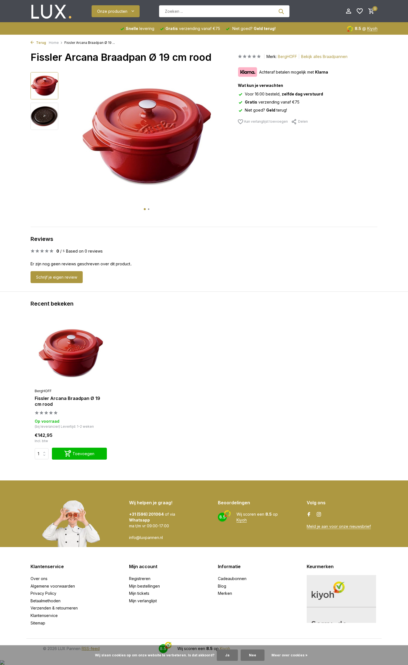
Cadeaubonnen (232, 578)
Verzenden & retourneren (54, 608)
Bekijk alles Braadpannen (324, 56)
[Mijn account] (348, 11)
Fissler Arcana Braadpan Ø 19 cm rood (67, 401)
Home (54, 43)
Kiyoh (372, 28)
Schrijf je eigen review (56, 277)
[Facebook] (309, 514)
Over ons (39, 578)
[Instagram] (319, 514)
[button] (145, 209)
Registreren (139, 578)
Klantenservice (44, 615)
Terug (40, 43)
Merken (225, 593)
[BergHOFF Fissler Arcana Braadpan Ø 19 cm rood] (71, 353)
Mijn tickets (139, 593)
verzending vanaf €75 (272, 102)
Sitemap (38, 623)
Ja (227, 655)
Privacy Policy (43, 593)
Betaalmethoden (46, 600)
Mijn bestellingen (144, 586)
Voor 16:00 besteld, (284, 94)
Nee (252, 655)
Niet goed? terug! (266, 110)
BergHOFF (287, 56)
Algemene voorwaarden (53, 586)
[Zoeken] (281, 11)
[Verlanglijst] (360, 11)
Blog (222, 586)
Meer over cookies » (289, 655)
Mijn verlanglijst (143, 600)
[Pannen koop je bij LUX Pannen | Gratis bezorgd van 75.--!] (51, 11)
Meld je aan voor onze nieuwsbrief (339, 526)
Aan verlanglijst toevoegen (265, 121)
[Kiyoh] (316, 11)
